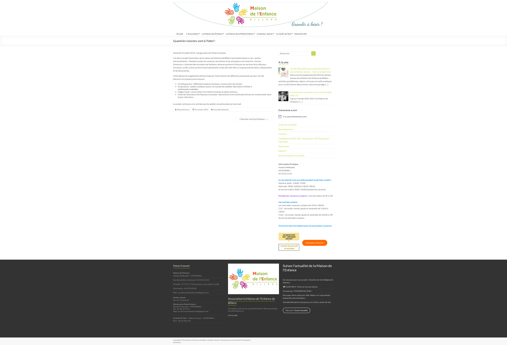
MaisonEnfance (183, 109)
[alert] (306, 116)
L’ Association (192, 33)
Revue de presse (285, 129)
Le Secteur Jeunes (265, 33)
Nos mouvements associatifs (291, 155)
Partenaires (283, 146)
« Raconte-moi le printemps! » (254, 119)
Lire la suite (232, 315)
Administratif (300, 33)
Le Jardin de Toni (283, 33)
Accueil (179, 33)
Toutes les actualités (287, 124)
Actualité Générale (221, 109)
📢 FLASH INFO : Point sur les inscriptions (300, 287)
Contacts (282, 134)
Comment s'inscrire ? (314, 242)
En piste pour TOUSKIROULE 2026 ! (297, 291)
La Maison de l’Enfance (212, 33)
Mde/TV (282, 151)
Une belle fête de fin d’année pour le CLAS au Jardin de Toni (307, 302)
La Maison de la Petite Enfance (239, 33)
